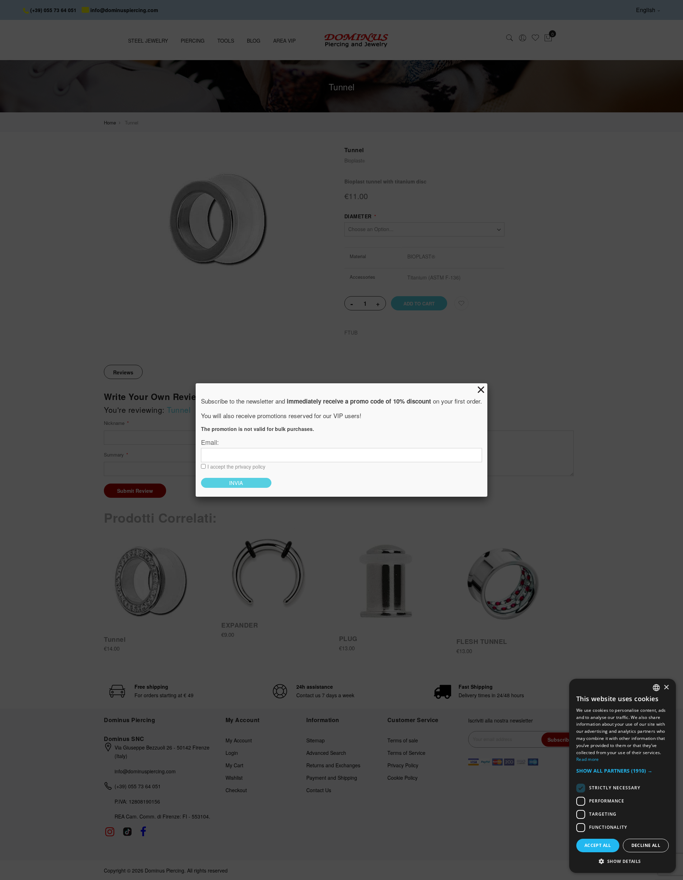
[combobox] (656, 687)
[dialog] (622, 776)
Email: (210, 442)
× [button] (666, 687)
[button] (622, 771)
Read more (587, 759)
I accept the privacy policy (236, 466)
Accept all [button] (597, 845)
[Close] (481, 389)
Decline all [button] (645, 845)
